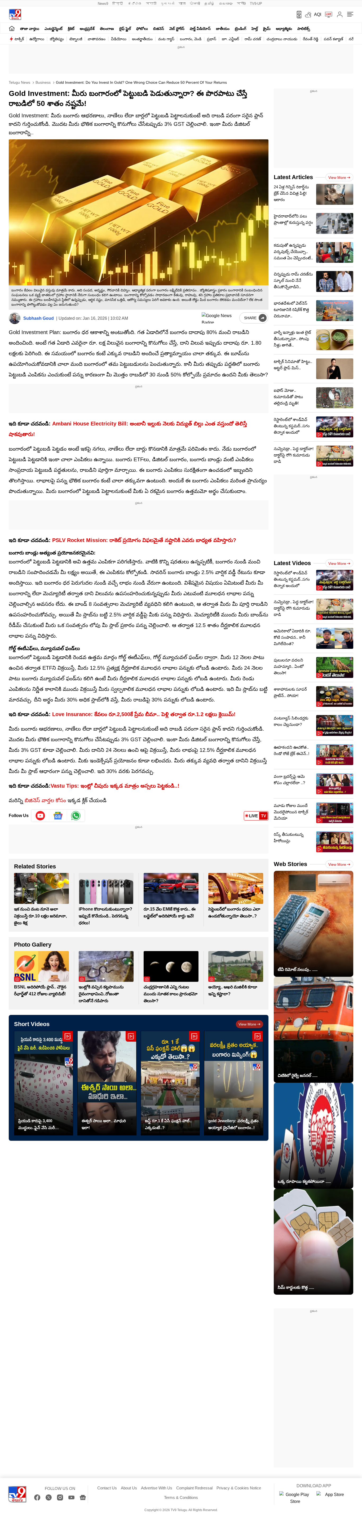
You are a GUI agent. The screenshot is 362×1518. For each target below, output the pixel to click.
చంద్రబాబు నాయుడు (282, 39)
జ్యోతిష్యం (57, 39)
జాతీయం (222, 28)
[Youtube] (40, 815)
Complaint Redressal (194, 1488)
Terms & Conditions (181, 1497)
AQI (317, 14)
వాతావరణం (96, 39)
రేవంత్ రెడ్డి (310, 39)
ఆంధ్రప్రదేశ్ (87, 28)
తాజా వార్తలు (29, 28)
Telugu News (19, 82)
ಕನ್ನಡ (135, 4)
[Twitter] (49, 1497)
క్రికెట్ (71, 28)
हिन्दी (118, 4)
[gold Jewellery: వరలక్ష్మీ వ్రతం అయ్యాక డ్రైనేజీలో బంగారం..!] (233, 1083)
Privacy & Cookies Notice (239, 1488)
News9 (103, 4)
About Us (129, 1488)
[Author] (15, 318)
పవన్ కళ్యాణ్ (333, 39)
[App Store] (332, 1498)
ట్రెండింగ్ (240, 28)
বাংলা (182, 4)
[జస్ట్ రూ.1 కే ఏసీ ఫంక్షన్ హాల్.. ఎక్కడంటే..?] (170, 1083)
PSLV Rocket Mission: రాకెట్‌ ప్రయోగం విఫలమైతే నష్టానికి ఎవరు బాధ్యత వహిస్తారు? (144, 540)
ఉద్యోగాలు (36, 39)
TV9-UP (256, 4)
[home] (12, 28)
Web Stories (290, 864)
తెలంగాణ (107, 28)
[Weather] (307, 14)
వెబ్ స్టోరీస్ (176, 28)
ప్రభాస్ (211, 39)
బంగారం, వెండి (190, 39)
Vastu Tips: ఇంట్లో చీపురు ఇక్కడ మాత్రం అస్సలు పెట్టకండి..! (115, 786)
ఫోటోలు (142, 28)
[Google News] (83, 1497)
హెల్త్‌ (254, 28)
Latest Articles (293, 177)
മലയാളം (226, 4)
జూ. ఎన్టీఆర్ (230, 39)
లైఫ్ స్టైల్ (125, 28)
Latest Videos (292, 563)
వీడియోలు (118, 39)
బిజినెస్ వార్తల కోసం (45, 800)
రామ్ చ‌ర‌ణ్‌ (253, 39)
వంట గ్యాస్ (166, 39)
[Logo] (15, 14)
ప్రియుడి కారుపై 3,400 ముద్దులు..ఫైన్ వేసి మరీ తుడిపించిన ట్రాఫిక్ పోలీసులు (40, 1124)
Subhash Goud (38, 318)
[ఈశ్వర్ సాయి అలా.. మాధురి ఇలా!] (107, 1083)
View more (247, 1024)
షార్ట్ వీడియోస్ (200, 28)
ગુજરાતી (167, 4)
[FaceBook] (37, 1497)
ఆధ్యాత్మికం (284, 28)
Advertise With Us (156, 1488)
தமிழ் (209, 4)
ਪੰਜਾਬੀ (195, 4)
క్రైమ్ (267, 28)
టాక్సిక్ (19, 39)
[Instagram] (60, 1497)
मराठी (151, 4)
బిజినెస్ (158, 28)
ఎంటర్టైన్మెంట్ (54, 28)
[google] (219, 317)
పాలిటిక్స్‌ (303, 28)
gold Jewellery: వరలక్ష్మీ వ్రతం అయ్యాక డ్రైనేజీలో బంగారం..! (233, 1124)
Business (42, 82)
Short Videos (32, 1024)
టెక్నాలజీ (75, 39)
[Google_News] (58, 815)
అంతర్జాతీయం (142, 39)
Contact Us (107, 1488)
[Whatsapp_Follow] (76, 815)
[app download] (297, 14)
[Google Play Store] (295, 1498)
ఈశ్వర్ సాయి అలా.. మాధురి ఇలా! (104, 1124)
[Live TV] (326, 14)
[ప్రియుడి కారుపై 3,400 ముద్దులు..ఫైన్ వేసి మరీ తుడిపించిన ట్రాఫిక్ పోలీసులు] (43, 1083)
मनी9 (241, 4)
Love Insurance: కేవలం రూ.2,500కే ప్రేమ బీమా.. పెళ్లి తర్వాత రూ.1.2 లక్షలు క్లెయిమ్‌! (144, 714)
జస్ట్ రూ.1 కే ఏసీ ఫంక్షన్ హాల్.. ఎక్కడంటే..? (168, 1124)
